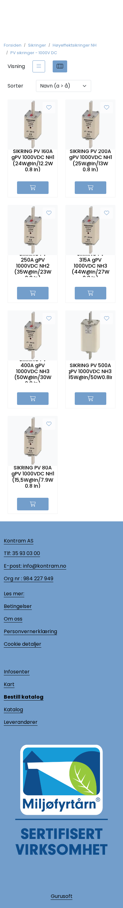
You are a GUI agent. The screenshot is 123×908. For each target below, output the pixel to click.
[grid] (60, 66)
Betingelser (18, 606)
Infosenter (17, 671)
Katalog (13, 709)
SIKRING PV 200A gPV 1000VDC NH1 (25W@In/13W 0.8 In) (90, 160)
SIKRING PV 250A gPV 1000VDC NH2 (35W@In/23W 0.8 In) (32, 266)
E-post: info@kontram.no (35, 566)
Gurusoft (62, 896)
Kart (9, 684)
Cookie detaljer (22, 644)
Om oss (13, 618)
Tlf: (7, 553)
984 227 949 (37, 578)
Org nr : (13, 578)
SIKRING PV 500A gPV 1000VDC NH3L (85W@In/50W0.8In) (90, 371)
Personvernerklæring (30, 631)
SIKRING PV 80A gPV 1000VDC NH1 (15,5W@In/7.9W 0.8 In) (32, 477)
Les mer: (14, 593)
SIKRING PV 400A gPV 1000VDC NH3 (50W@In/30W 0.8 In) (32, 371)
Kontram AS (18, 540)
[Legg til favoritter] (49, 107)
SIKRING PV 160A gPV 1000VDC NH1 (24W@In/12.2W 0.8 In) (32, 160)
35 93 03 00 (25, 553)
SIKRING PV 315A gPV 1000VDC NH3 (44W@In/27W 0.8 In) (90, 266)
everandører (22, 722)
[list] (38, 66)
